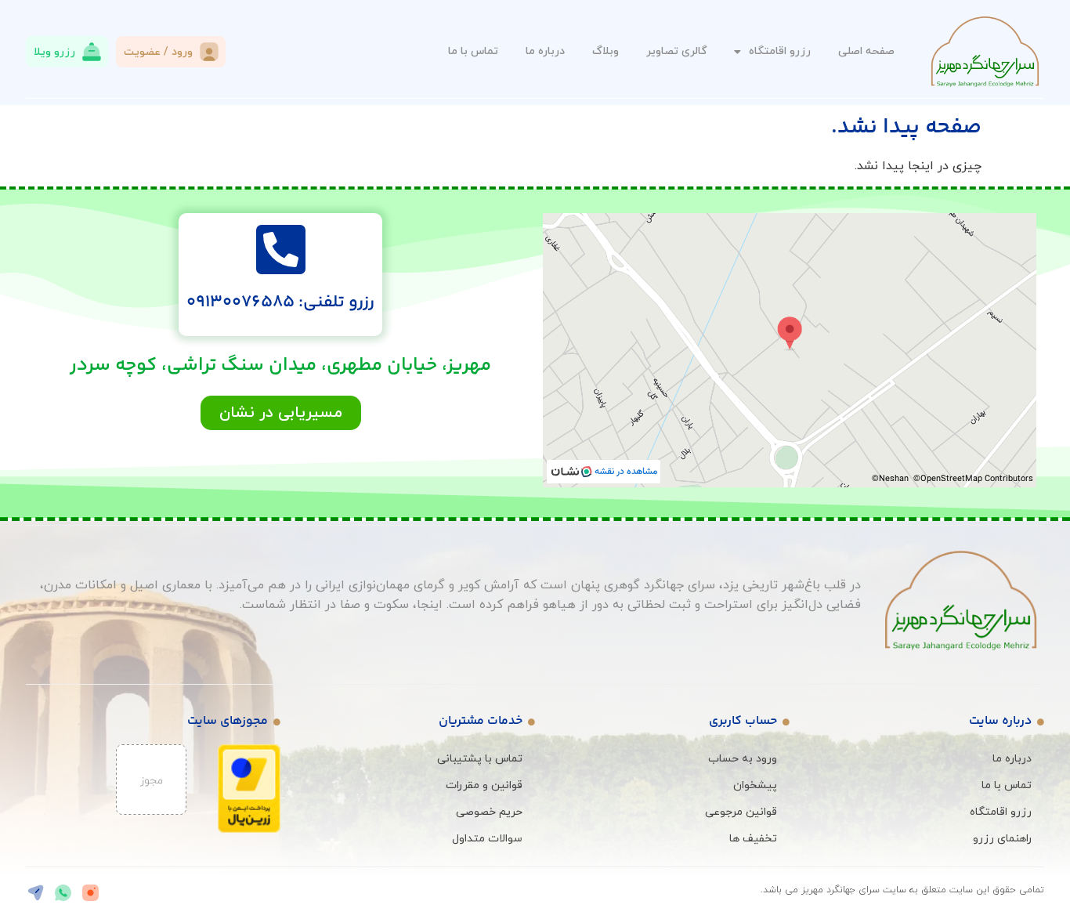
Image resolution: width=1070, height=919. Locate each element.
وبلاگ (605, 51)
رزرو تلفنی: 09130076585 (280, 302)
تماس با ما (473, 51)
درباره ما (545, 51)
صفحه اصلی (866, 51)
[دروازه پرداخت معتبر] (249, 829)
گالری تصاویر (676, 51)
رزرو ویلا (54, 52)
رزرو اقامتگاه (780, 51)
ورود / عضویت (158, 52)
